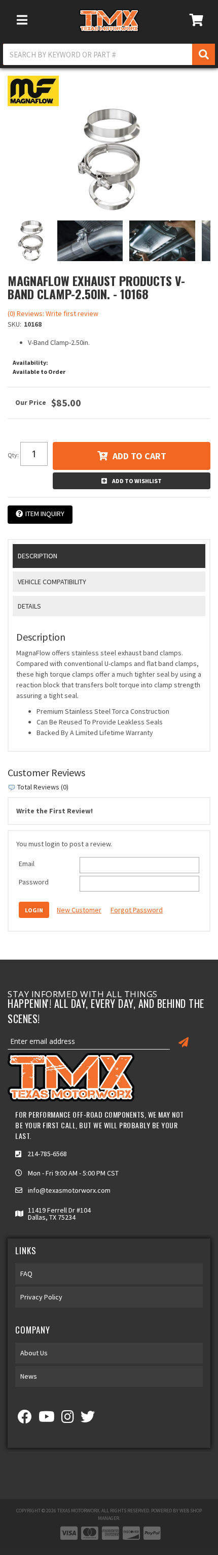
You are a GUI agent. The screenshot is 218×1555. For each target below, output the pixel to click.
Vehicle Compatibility (52, 581)
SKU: (14, 324)
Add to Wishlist (137, 481)
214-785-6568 (47, 1153)
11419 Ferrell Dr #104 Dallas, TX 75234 (59, 1214)
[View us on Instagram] (67, 1419)
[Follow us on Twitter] (88, 1419)
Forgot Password (137, 909)
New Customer (79, 909)
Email (26, 863)
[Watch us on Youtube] (47, 1419)
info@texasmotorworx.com (69, 1190)
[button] (109, 54)
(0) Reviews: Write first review (53, 313)
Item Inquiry (44, 513)
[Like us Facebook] (25, 1419)
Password (34, 881)
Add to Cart (139, 456)
